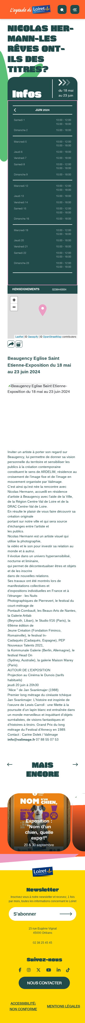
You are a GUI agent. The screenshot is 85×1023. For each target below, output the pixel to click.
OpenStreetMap (52, 336)
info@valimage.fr (21, 739)
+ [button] (14, 300)
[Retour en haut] (75, 1013)
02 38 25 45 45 (42, 942)
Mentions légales (63, 1006)
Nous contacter (44, 983)
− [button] (14, 307)
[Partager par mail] (20, 344)
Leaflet (19, 336)
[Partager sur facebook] (27, 344)
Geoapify (33, 336)
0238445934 (59, 289)
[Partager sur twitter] (33, 344)
